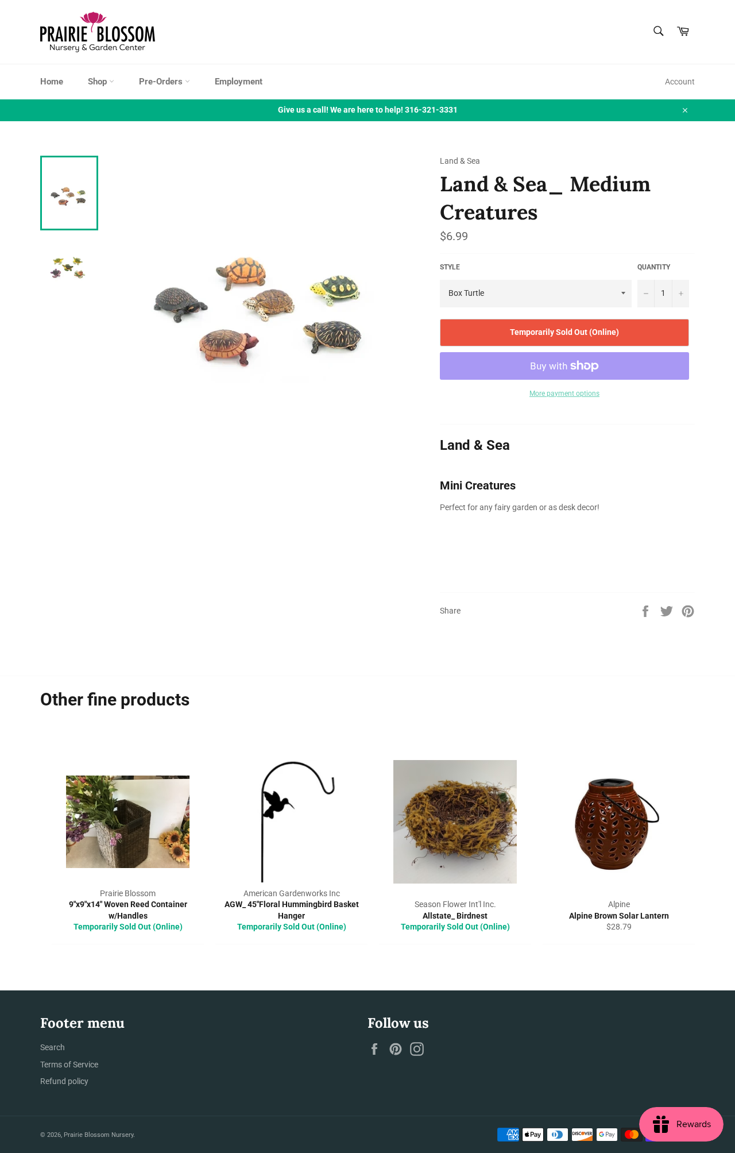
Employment (238, 81)
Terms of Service (69, 1064)
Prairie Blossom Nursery (98, 1135)
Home (51, 81)
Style (450, 267)
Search (52, 1047)
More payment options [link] (564, 394)
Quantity (653, 267)
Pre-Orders (162, 81)
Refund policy (64, 1081)
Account (680, 81)
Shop (98, 81)
